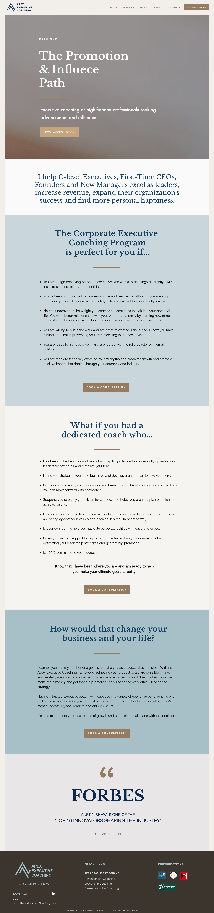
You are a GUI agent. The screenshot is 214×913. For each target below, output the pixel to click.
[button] (143, 7)
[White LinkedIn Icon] (53, 893)
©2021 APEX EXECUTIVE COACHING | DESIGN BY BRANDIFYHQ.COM (105, 910)
